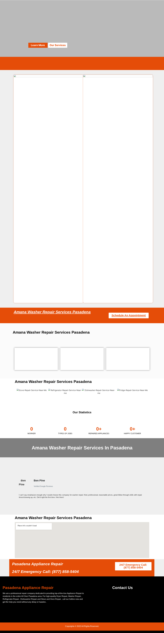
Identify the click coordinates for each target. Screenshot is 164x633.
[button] (16, 488)
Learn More (38, 45)
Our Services (58, 45)
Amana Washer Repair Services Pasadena (52, 312)
